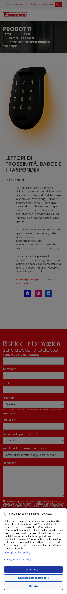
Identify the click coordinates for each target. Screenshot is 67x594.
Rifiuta (33, 586)
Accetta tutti (33, 569)
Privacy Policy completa (17, 559)
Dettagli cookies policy (17, 552)
